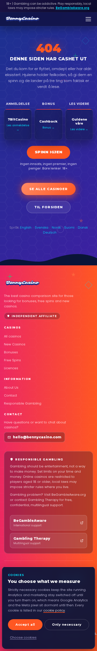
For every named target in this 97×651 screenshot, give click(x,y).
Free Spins (12, 360)
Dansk (83, 227)
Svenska (41, 227)
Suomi (69, 227)
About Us (11, 387)
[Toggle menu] (88, 19)
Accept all (25, 624)
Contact (10, 395)
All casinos (12, 336)
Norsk (56, 227)
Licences (11, 368)
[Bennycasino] (22, 19)
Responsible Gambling (22, 403)
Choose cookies (23, 637)
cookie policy (54, 610)
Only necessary (66, 624)
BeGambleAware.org (72, 8)
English (25, 227)
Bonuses (11, 352)
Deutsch (49, 232)
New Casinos (14, 344)
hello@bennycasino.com (37, 437)
